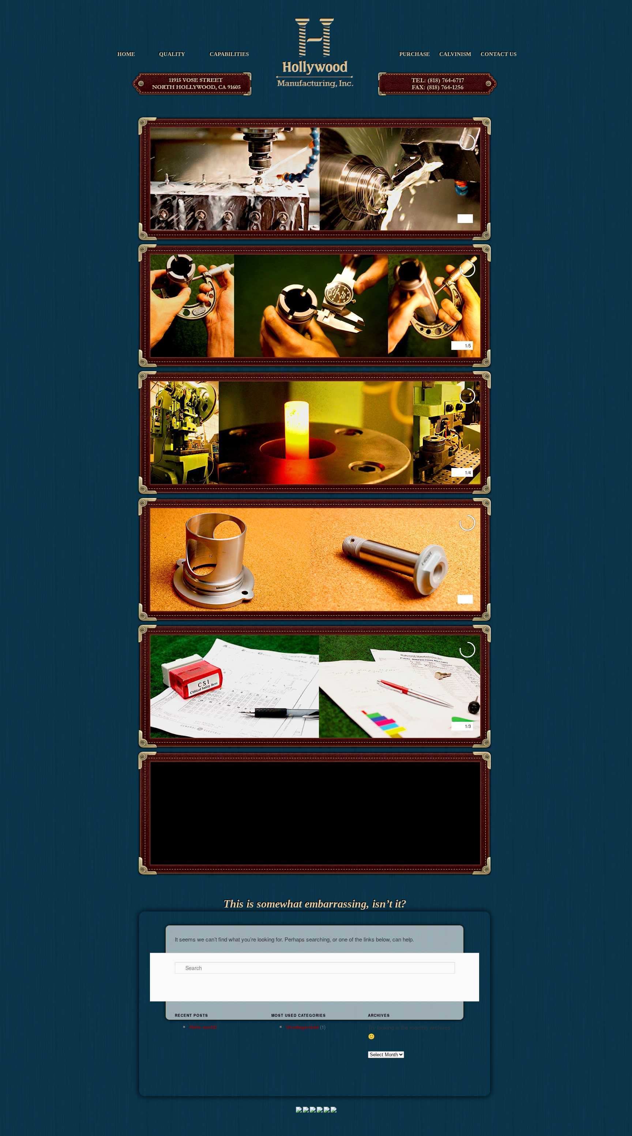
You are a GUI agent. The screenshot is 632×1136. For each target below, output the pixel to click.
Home (126, 54)
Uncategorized (302, 1026)
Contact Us (498, 54)
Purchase (414, 54)
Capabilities (229, 54)
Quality (172, 54)
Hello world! (203, 1026)
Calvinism (455, 54)
